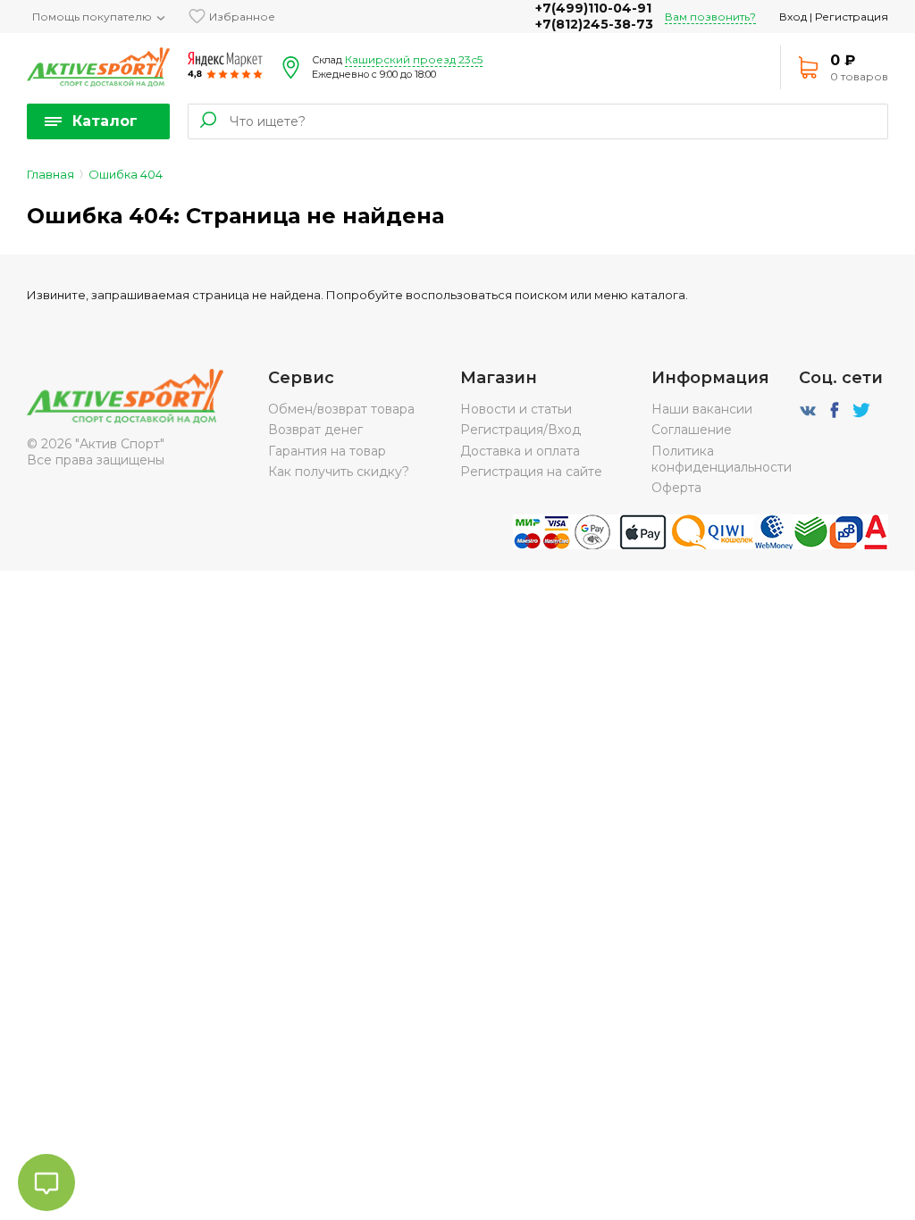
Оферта (676, 488)
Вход (793, 16)
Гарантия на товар (327, 451)
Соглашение (691, 430)
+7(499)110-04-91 (593, 8)
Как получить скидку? (338, 472)
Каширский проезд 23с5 (414, 59)
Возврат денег (315, 430)
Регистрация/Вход (520, 430)
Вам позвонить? (710, 16)
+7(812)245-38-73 (594, 24)
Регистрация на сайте (531, 472)
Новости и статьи (516, 409)
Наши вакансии (701, 409)
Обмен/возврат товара (341, 409)
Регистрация (851, 16)
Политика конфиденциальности (721, 459)
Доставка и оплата (520, 451)
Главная (50, 174)
